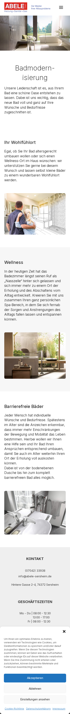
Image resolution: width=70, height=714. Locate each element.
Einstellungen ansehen (35, 699)
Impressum (58, 708)
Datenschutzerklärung (38, 708)
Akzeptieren (35, 678)
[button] (64, 631)
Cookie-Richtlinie (14, 708)
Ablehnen (35, 688)
